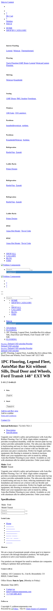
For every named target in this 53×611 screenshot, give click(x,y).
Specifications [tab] (11, 432)
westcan (18, 125)
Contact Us (10, 272)
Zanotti (19, 152)
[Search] (31, 270)
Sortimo (26, 140)
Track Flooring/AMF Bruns (17, 63)
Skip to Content (7, 2)
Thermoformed (27, 51)
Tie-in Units (26, 231)
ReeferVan (10, 152)
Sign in (9, 24)
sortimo (25, 125)
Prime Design (11, 169)
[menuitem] (9, 28)
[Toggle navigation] (2, 291)
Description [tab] (11, 430)
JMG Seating (22, 98)
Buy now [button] (14, 411)
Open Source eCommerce (36, 609)
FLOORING (11, 330)
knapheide (10, 125)
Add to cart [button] (6, 411)
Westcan (17, 51)
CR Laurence (20, 113)
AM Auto (10, 113)
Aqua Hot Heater (13, 231)
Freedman (32, 98)
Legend (32, 63)
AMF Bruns (11, 98)
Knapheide (18, 80)
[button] (16, 344)
